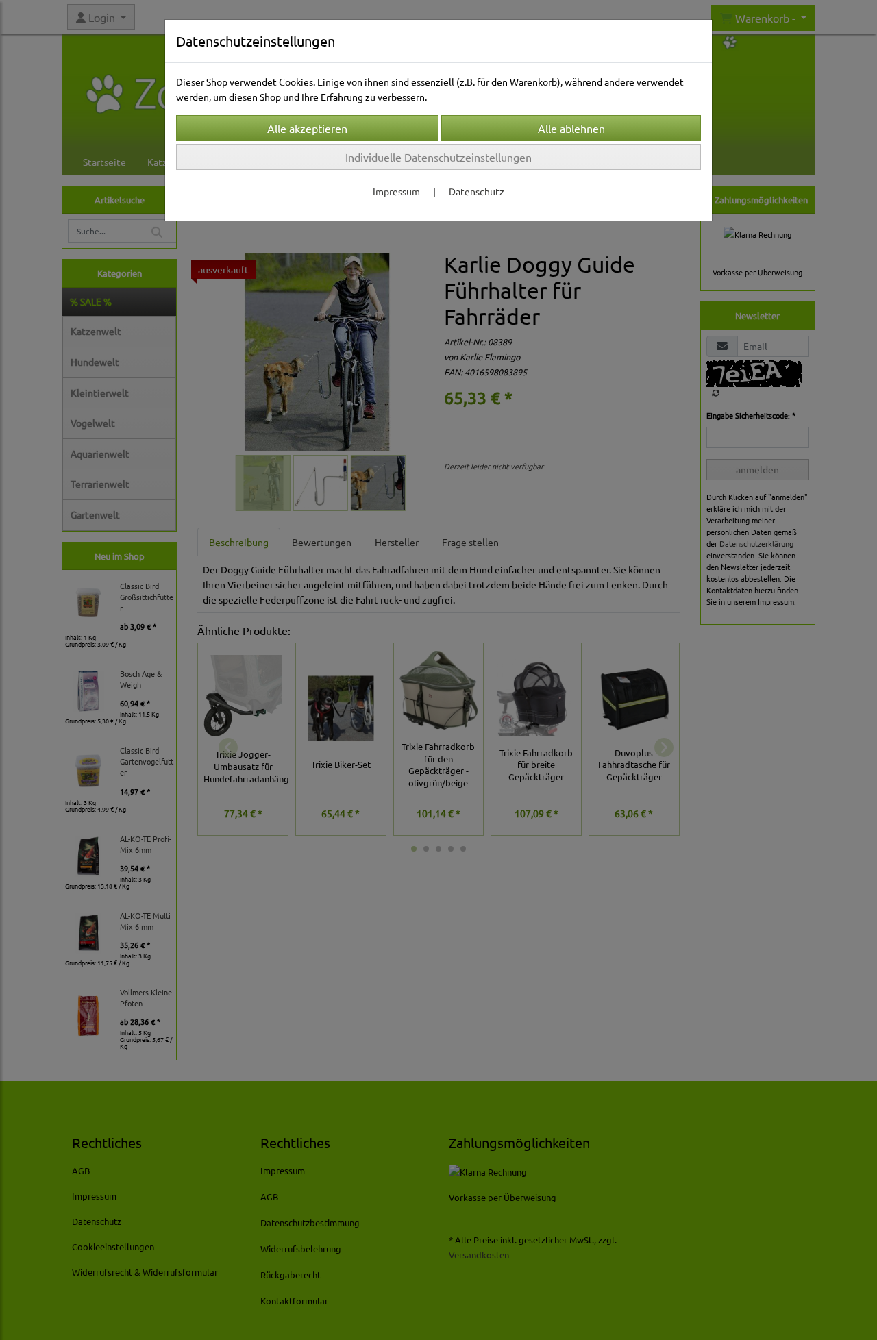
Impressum (396, 191)
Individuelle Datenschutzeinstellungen (438, 157)
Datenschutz (476, 191)
